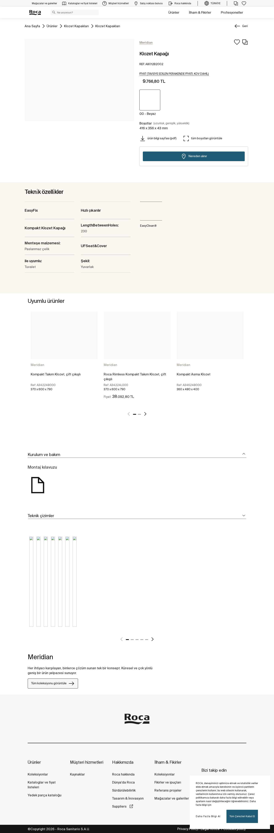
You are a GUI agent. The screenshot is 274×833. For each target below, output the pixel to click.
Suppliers (119, 806)
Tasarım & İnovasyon (128, 798)
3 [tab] (137, 639)
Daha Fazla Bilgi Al (208, 816)
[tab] (137, 455)
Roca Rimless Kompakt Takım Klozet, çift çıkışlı (135, 376)
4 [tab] (141, 639)
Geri (245, 26)
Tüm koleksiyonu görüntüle (49, 683)
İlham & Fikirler (200, 12)
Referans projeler (168, 790)
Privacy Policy (187, 829)
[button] (54, 12)
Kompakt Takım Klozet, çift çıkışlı (56, 374)
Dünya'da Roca (123, 782)
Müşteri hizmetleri (86, 762)
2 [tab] (139, 414)
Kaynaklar (77, 774)
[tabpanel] (64, 358)
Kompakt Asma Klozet (193, 374)
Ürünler (173, 12)
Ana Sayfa (32, 26)
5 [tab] (146, 639)
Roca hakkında (123, 774)
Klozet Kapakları (76, 26)
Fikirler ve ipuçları (167, 782)
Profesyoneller (232, 12)
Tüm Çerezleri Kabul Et (242, 816)
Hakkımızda (122, 762)
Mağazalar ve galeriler (171, 798)
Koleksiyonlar (38, 774)
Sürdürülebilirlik (124, 790)
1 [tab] (134, 414)
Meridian (37, 365)
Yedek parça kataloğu (44, 795)
